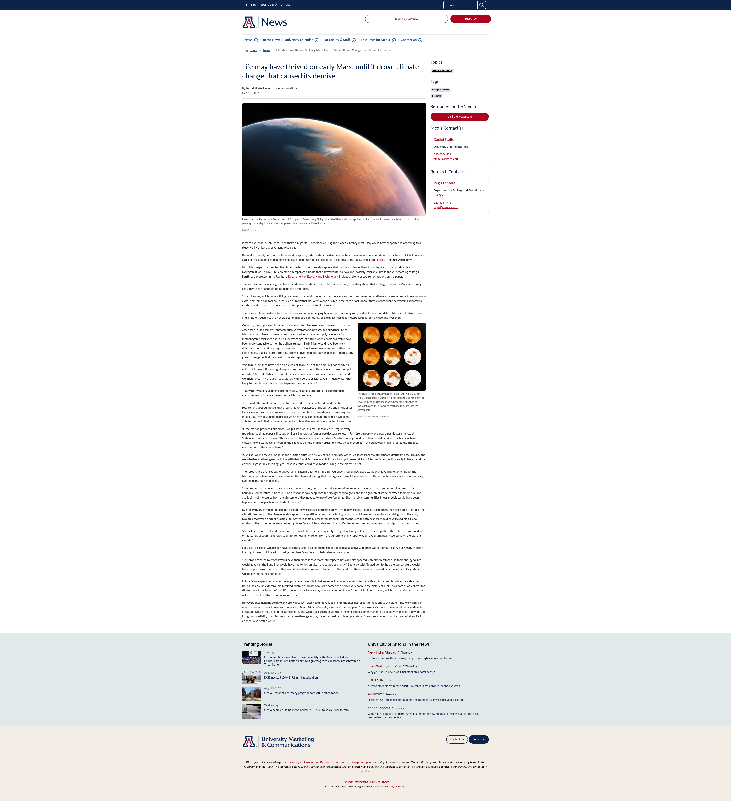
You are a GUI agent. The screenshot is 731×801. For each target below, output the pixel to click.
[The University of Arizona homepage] (267, 5)
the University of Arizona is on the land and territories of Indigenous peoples (329, 762)
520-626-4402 (442, 154)
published (379, 260)
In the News (271, 40)
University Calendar (299, 40)
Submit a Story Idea (407, 18)
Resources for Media (375, 40)
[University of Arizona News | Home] (281, 22)
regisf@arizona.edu (446, 207)
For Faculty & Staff (337, 40)
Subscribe (471, 18)
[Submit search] (482, 5)
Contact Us (409, 40)
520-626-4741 (442, 202)
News (248, 40)
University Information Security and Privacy (366, 782)
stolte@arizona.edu (446, 159)
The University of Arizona (392, 786)
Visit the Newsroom (460, 116)
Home (253, 50)
